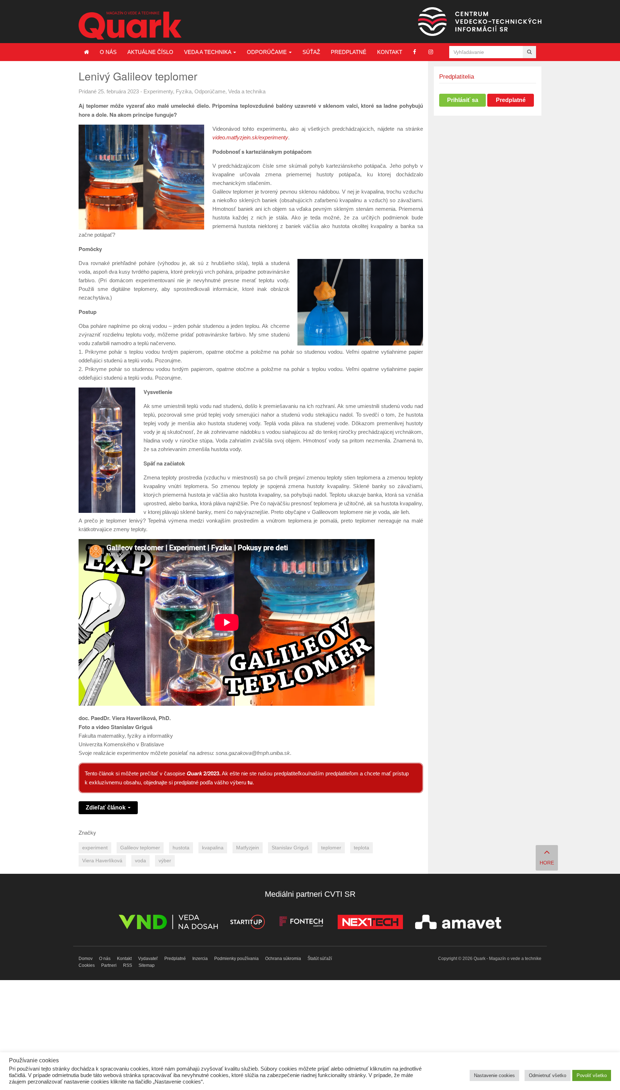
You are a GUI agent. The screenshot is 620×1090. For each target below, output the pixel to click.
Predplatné (348, 52)
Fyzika (184, 91)
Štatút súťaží (319, 958)
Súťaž (311, 52)
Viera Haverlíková (102, 860)
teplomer (331, 847)
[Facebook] (415, 51)
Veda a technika (208, 52)
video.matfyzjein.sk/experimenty (250, 137)
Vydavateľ (148, 958)
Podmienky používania (236, 958)
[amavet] (458, 923)
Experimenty (158, 91)
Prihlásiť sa (462, 100)
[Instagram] (430, 51)
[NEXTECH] (370, 923)
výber (165, 860)
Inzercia (200, 958)
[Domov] (86, 52)
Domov (86, 958)
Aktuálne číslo (150, 52)
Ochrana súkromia (283, 958)
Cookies (87, 965)
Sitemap (146, 965)
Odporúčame (267, 52)
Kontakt (389, 52)
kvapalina (213, 847)
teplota (361, 847)
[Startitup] (247, 923)
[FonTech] (301, 923)
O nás (108, 52)
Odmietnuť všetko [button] (547, 1075)
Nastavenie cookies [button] (494, 1075)
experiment (95, 847)
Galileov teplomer (140, 847)
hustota (181, 847)
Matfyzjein (247, 847)
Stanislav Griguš (290, 847)
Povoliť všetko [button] (592, 1075)
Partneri (109, 965)
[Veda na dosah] (168, 923)
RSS (127, 965)
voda (140, 860)
